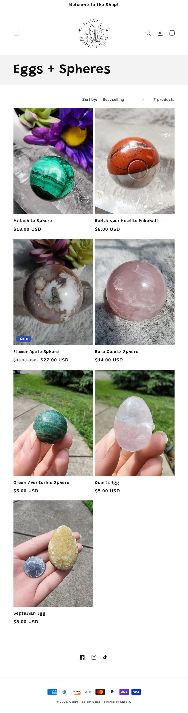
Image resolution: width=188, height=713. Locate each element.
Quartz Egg (107, 483)
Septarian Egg (29, 613)
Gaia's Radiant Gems (85, 701)
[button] (16, 33)
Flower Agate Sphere (36, 352)
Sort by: (89, 99)
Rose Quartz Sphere (117, 352)
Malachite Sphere (32, 221)
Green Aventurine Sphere (41, 483)
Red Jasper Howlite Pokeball (126, 221)
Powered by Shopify (116, 701)
